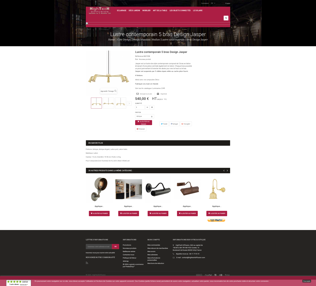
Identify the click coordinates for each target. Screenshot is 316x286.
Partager (175, 124)
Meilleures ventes (129, 251)
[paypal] (208, 275)
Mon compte (154, 240)
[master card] (221, 275)
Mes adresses (153, 255)
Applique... (99, 206)
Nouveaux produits (129, 248)
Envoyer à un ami (146, 94)
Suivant (129, 103)
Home (111, 39)
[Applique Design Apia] (216, 189)
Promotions (127, 245)
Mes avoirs (151, 251)
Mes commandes (154, 245)
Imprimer (164, 94)
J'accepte (306, 281)
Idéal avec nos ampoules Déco (147, 80)
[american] (215, 275)
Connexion (205, 3)
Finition (138, 112)
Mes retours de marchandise (158, 248)
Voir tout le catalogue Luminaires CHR (150, 88)
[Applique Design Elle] (158, 189)
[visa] (227, 275)
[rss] (199, 275)
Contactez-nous (128, 255)
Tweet (165, 124)
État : (137, 59)
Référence (139, 56)
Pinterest (141, 129)
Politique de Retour (129, 258)
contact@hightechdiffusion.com (193, 257)
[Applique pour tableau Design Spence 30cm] (187, 189)
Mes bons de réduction (156, 263)
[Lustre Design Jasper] (96, 103)
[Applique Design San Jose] (99, 189)
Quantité (138, 103)
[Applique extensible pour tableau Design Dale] (128, 189)
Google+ (187, 124)
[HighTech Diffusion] (100, 10)
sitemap (126, 261)
